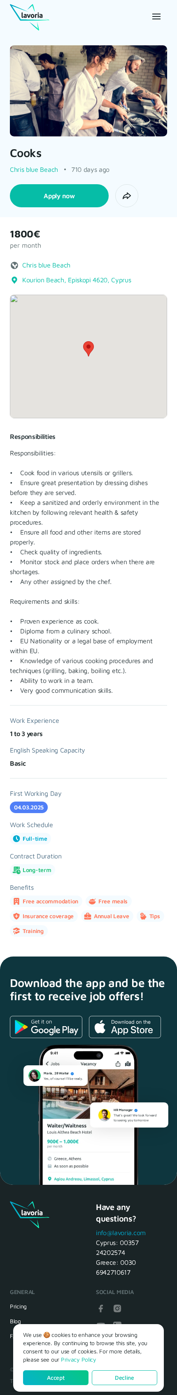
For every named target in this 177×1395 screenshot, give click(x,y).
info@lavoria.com (121, 1232)
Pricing (18, 1306)
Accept (55, 1377)
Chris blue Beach (34, 169)
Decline (124, 1377)
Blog (15, 1321)
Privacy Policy (78, 1359)
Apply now (59, 195)
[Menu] (155, 16)
